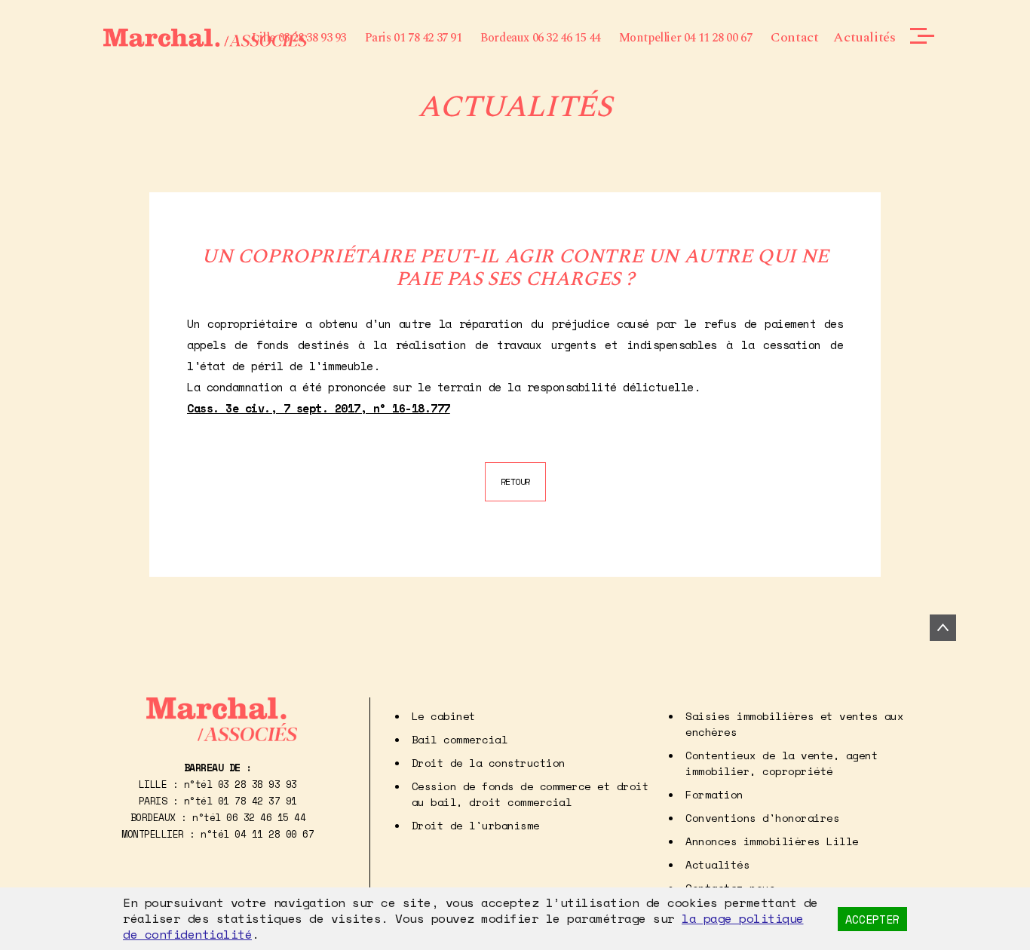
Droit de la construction (489, 763)
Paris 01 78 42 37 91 (413, 38)
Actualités (864, 37)
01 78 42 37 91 (257, 800)
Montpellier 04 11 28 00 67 (686, 38)
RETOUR (515, 481)
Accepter (872, 919)
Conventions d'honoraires (762, 818)
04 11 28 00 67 (274, 833)
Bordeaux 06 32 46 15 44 (540, 38)
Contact (794, 37)
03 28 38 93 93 (257, 784)
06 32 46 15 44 (265, 817)
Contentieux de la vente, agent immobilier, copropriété (781, 763)
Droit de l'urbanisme (476, 825)
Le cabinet (444, 716)
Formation (714, 794)
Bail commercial (460, 739)
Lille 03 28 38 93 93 (299, 38)
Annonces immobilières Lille (772, 841)
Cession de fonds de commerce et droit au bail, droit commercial (530, 794)
